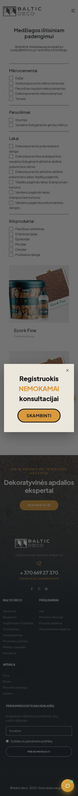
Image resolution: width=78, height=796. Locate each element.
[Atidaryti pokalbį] (67, 785)
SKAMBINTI (39, 415)
